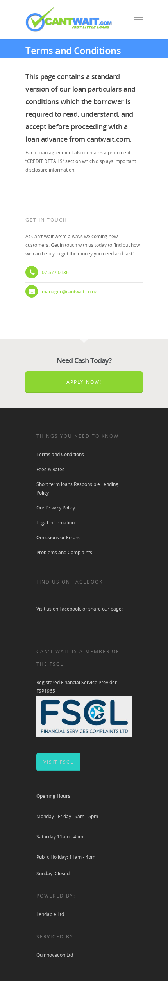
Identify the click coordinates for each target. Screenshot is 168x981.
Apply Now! (84, 382)
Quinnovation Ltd (54, 955)
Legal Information (55, 522)
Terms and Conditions (60, 454)
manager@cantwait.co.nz (69, 291)
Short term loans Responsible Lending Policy (77, 488)
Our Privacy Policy (55, 507)
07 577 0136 (55, 272)
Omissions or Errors (58, 537)
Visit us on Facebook (58, 608)
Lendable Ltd (50, 914)
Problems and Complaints (64, 552)
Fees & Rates (50, 469)
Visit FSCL (58, 762)
